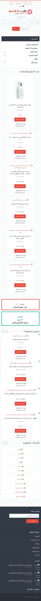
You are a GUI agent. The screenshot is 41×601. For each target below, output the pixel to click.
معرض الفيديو (36, 551)
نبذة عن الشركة (35, 540)
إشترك (32, 521)
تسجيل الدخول (24, 1)
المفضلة (11, 3)
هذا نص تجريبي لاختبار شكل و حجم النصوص (20, 565)
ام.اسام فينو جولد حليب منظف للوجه (20, 366)
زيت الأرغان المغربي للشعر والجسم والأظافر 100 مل (20, 393)
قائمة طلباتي (18, 3)
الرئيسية (37, 536)
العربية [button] (20, 6)
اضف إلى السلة (20, 119)
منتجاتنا (38, 543)
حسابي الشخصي (28, 3)
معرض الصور (36, 547)
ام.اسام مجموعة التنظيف (20, 339)
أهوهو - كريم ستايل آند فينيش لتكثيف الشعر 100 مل (20, 418)
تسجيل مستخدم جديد (14, 1)
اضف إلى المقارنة (20, 126)
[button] (27, 29)
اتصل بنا (37, 555)
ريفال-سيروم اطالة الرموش (20, 204)
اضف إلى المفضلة (21, 124)
